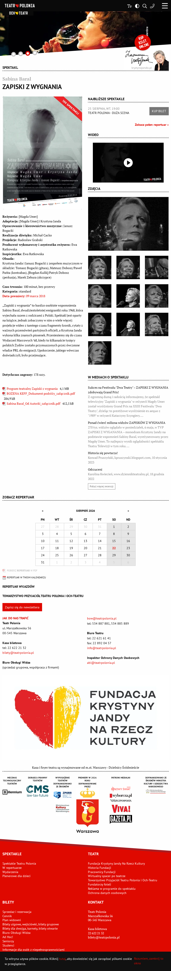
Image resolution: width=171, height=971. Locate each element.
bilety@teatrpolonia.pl (18, 653)
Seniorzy (8, 941)
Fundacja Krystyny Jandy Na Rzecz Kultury (116, 863)
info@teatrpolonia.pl (101, 648)
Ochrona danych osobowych (107, 893)
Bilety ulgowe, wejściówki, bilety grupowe (30, 924)
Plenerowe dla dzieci (16, 876)
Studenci (8, 945)
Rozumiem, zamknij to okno (148, 961)
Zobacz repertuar (18, 497)
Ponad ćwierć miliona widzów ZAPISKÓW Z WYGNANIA (128, 434)
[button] (165, 5)
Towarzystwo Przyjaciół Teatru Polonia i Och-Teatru (122, 880)
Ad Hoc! (7, 937)
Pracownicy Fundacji (102, 872)
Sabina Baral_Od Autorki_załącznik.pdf (33, 403)
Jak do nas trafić (15, 618)
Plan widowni (11, 920)
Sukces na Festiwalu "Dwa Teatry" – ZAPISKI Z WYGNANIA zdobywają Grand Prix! (128, 401)
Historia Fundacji (99, 868)
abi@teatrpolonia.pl (101, 663)
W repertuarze (12, 868)
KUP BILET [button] (159, 111)
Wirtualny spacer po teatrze (106, 876)
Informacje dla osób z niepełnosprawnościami (33, 950)
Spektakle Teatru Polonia (19, 863)
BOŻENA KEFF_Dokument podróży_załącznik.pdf (40, 393)
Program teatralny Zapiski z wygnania (32, 388)
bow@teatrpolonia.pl (101, 618)
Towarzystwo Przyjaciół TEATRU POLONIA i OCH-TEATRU (42, 596)
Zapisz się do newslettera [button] (22, 607)
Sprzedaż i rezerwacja (16, 912)
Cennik (7, 916)
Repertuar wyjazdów (18, 587)
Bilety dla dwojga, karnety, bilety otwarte (30, 928)
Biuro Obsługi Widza (16, 933)
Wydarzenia (10, 872)
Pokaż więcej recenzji (101, 486)
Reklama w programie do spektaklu (112, 889)
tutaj (62, 959)
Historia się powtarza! (127, 457)
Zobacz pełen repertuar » (152, 125)
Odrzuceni (126, 474)
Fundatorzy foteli (99, 884)
